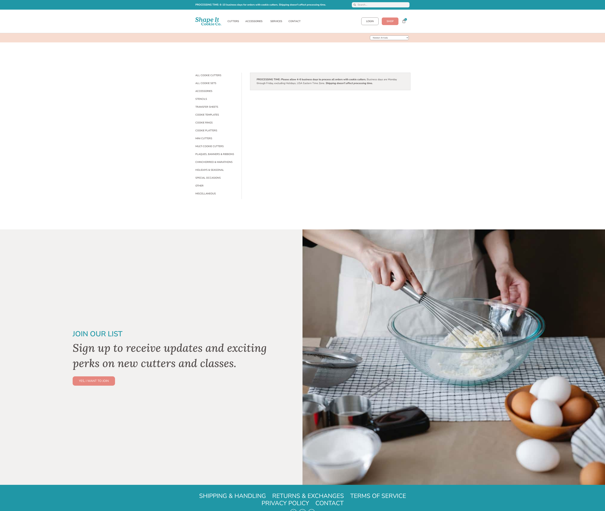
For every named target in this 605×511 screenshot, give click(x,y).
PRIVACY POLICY (285, 503)
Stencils (201, 99)
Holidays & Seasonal (209, 170)
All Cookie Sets (205, 83)
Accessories (203, 91)
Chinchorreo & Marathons (214, 162)
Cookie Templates (207, 115)
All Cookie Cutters (208, 75)
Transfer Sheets (206, 107)
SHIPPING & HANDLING (232, 496)
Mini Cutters (203, 138)
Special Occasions (208, 178)
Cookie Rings (204, 122)
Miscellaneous (205, 193)
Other (199, 185)
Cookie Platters (206, 130)
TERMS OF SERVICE (378, 496)
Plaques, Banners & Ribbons (214, 154)
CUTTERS (233, 21)
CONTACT (294, 21)
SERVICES (276, 21)
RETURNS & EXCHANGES (308, 496)
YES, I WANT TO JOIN (94, 381)
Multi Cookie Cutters (209, 146)
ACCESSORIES (253, 21)
